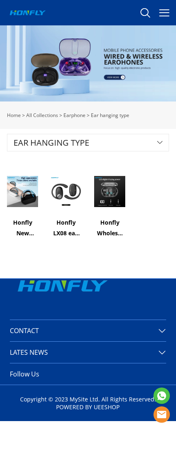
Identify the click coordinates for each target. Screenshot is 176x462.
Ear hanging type (110, 115)
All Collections (42, 115)
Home (14, 115)
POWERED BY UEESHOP (88, 407)
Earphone (74, 115)
